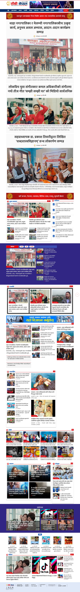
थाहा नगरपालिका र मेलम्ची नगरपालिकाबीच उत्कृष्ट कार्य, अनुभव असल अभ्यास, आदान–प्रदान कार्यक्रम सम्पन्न (40, 28)
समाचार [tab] (12, 247)
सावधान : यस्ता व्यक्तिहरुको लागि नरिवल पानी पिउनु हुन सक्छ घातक (17, 474)
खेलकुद (30, 10)
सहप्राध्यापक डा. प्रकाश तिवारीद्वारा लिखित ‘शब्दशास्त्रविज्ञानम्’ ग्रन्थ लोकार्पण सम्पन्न (40, 139)
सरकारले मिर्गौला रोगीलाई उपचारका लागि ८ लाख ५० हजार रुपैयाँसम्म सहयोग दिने (17, 491)
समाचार (20, 10)
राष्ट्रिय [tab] (26, 246)
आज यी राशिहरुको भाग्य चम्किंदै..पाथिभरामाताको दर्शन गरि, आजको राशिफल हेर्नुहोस (64, 236)
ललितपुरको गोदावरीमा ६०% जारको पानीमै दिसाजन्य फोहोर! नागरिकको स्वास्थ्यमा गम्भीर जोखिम (39, 474)
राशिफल (42, 10)
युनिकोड (52, 10)
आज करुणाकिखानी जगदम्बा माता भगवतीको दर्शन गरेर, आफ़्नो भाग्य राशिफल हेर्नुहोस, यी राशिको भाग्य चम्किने (62, 224)
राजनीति (25, 10)
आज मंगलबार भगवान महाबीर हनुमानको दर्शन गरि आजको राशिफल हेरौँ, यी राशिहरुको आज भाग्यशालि (63, 211)
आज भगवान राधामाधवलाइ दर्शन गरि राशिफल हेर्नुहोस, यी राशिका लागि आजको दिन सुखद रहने (64, 231)
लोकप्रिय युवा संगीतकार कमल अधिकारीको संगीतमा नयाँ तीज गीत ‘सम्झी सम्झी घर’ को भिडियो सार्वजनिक (40, 89)
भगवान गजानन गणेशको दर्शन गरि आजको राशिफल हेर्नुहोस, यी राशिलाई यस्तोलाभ (63, 218)
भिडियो (47, 10)
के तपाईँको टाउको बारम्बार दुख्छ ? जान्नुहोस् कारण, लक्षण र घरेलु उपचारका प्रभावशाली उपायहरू (39, 491)
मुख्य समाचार (14, 10)
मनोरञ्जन (36, 10)
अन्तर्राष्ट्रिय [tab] (31, 246)
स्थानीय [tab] (21, 246)
